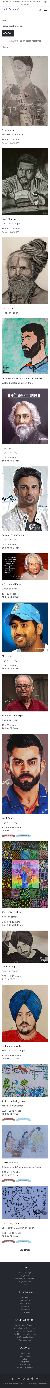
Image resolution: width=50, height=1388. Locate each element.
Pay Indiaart (25, 1365)
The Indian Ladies (11, 912)
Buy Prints (25, 1276)
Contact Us (36, 2)
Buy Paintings (25, 1273)
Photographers (25, 1312)
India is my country (12, 1223)
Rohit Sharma (9, 219)
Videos (28, 1356)
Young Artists (25, 1303)
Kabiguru (7, 448)
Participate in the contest (25, 1328)
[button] (40, 10)
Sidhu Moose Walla (12, 1046)
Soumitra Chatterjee (12, 715)
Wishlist (25, 2)
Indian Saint (8, 308)
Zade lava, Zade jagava (13, 1101)
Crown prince (9, 130)
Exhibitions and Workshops (25, 1334)
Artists (25, 1297)
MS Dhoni (7, 656)
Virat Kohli (7, 818)
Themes (25, 1285)
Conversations (25, 1340)
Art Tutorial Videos (25, 1337)
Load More (25, 1250)
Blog (25, 1359)
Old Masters (25, 1309)
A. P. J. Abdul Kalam (12, 584)
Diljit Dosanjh (9, 966)
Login (45, 2)
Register (26, 4)
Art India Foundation (25, 1368)
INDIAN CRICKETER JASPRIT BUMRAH (22, 378)
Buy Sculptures (25, 1282)
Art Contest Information (25, 1325)
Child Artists (25, 1300)
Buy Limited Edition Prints (25, 1279)
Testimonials (25, 1353)
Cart (6, 2)
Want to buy (15, 2)
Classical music (10, 1162)
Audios (21, 1356)
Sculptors (25, 1306)
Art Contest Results (25, 1331)
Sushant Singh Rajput (13, 535)
